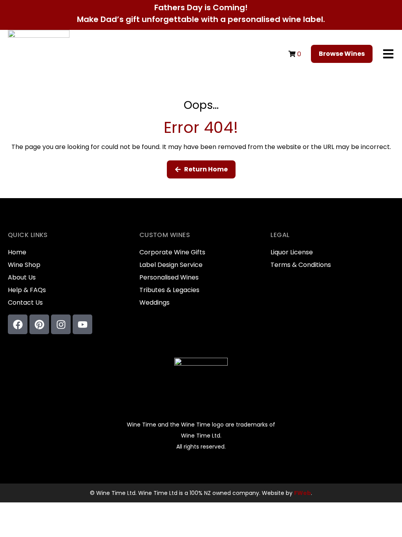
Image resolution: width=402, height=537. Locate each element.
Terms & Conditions (300, 265)
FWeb (302, 493)
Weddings (154, 303)
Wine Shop (24, 265)
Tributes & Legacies (169, 290)
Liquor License (291, 252)
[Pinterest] (39, 324)
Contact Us (25, 303)
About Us (22, 277)
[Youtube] (82, 324)
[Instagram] (61, 324)
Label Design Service (171, 265)
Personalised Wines (169, 277)
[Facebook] (17, 324)
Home (17, 252)
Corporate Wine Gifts (172, 252)
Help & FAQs (27, 290)
